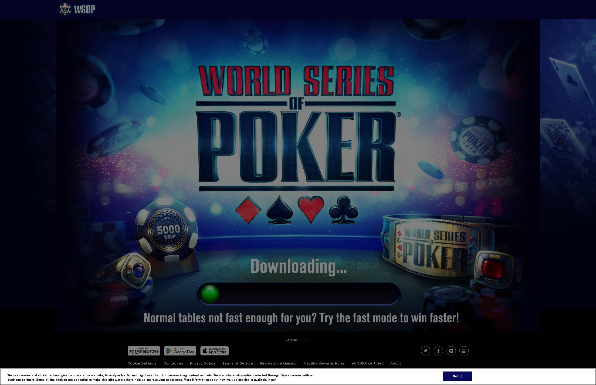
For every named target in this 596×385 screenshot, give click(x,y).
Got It (457, 376)
